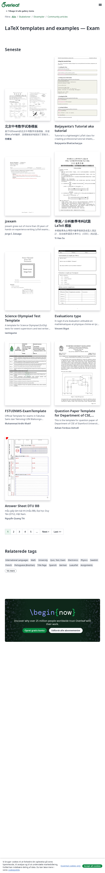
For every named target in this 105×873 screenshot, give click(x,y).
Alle (14, 16)
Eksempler (39, 16)
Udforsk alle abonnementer (65, 630)
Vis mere (11, 570)
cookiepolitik (14, 870)
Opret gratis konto (35, 630)
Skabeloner (25, 16)
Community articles (58, 16)
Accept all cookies (92, 866)
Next (45, 531)
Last (57, 531)
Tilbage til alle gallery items (19, 11)
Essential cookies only (71, 866)
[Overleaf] (10, 4)
